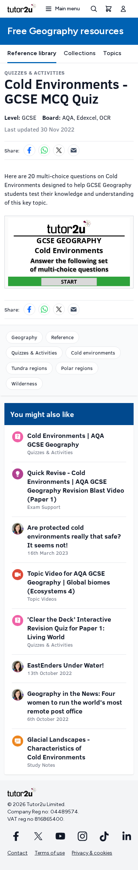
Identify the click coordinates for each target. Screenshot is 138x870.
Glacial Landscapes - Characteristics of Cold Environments (58, 748)
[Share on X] (59, 150)
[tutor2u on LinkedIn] (126, 836)
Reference (62, 337)
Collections (80, 53)
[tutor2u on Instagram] (82, 836)
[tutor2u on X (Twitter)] (38, 836)
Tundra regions (29, 367)
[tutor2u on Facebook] (16, 836)
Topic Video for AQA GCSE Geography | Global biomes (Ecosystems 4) (68, 582)
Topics (112, 53)
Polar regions (77, 367)
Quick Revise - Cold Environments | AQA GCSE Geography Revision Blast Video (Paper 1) (75, 485)
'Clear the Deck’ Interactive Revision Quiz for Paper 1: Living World (69, 628)
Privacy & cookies (92, 853)
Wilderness (24, 383)
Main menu (67, 9)
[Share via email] (73, 150)
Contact (17, 853)
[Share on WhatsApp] (44, 150)
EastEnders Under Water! (65, 665)
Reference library (31, 53)
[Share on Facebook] (29, 150)
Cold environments (93, 352)
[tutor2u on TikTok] (104, 836)
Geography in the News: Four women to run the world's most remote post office (74, 702)
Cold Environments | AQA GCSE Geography (65, 440)
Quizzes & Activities (34, 352)
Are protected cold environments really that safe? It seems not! (74, 536)
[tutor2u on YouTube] (60, 836)
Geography (24, 337)
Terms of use (50, 853)
